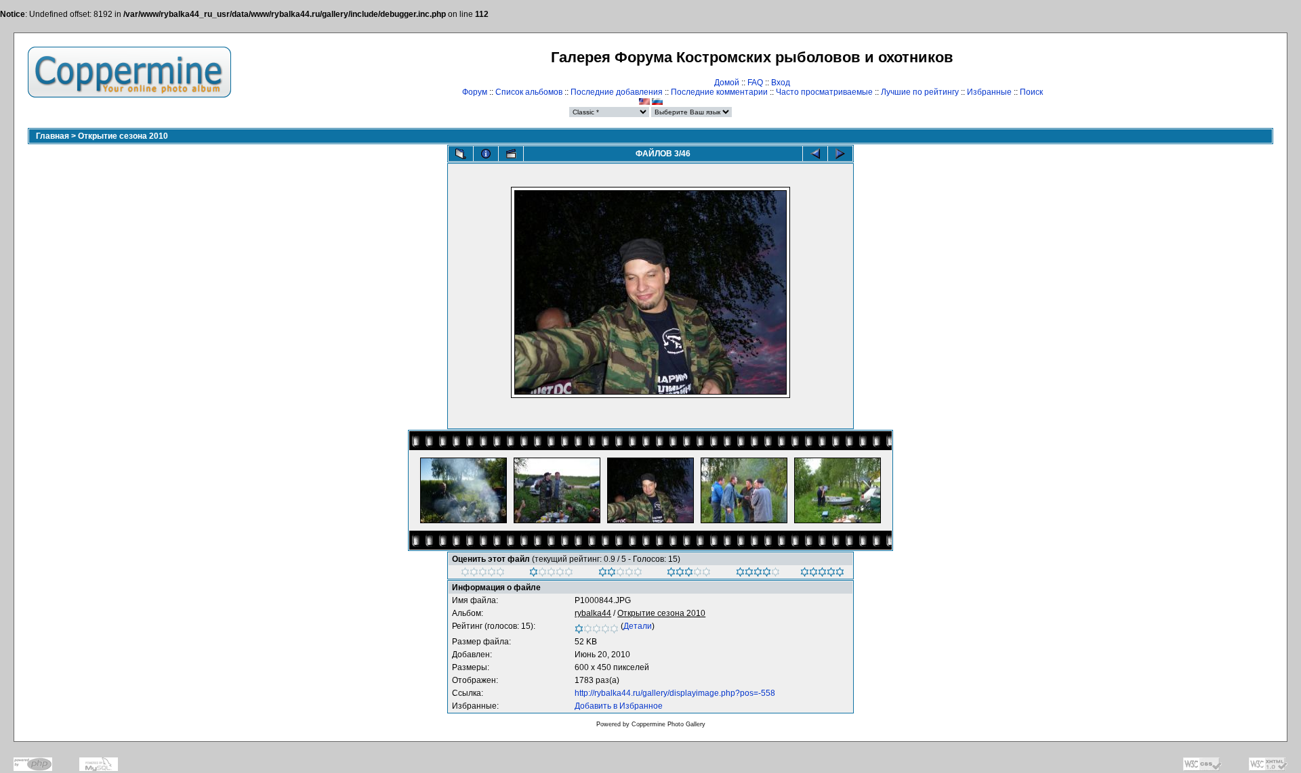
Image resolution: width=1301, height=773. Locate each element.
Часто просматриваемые (824, 92)
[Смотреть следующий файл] (840, 153)
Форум (474, 92)
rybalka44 (593, 613)
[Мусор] (483, 574)
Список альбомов (528, 92)
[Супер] (822, 574)
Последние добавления (617, 92)
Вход (780, 82)
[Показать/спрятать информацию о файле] (486, 153)
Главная (52, 136)
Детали (637, 626)
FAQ (755, 82)
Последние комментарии (719, 92)
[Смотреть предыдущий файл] (815, 153)
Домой (726, 82)
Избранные (989, 92)
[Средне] (620, 574)
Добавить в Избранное (619, 706)
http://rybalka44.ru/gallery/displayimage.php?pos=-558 (675, 693)
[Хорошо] (689, 574)
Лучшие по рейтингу (920, 92)
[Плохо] (551, 574)
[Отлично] (758, 574)
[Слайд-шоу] (511, 153)
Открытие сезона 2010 (123, 136)
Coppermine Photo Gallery (668, 724)
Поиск (1031, 92)
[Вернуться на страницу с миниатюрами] (461, 153)
